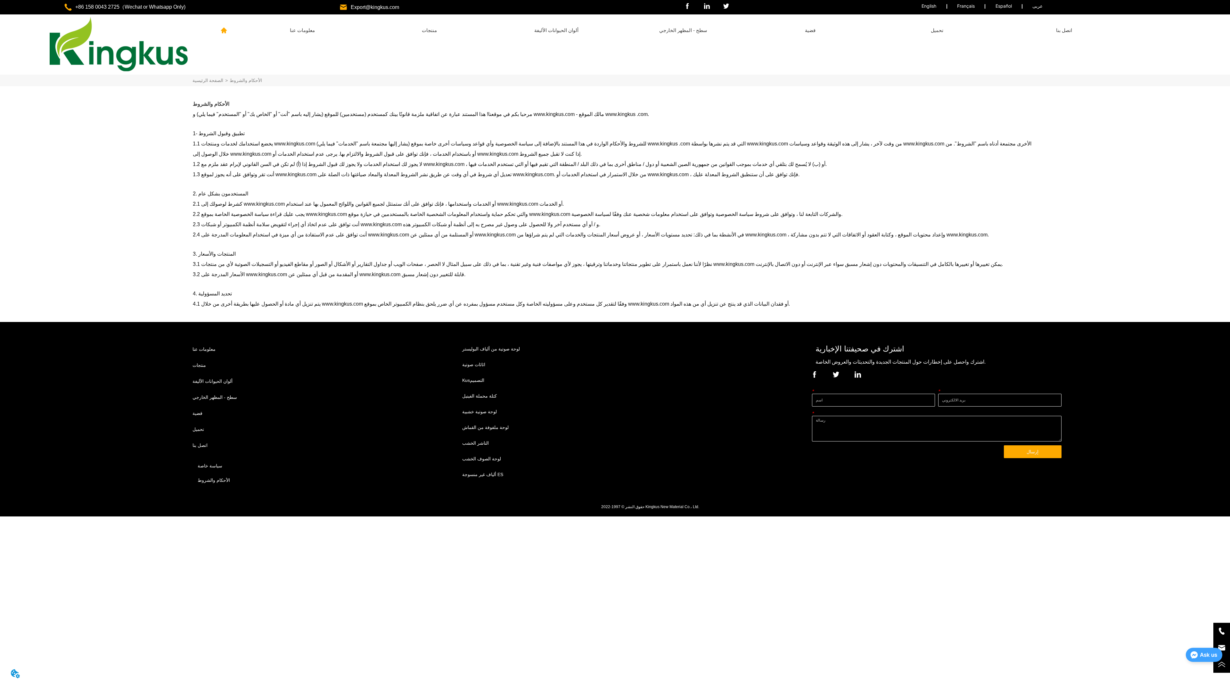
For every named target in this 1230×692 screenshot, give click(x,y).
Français (966, 6)
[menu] (683, 30)
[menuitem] (429, 30)
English (929, 6)
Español (1004, 6)
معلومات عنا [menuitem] (302, 30)
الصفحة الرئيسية (208, 80)
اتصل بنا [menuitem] (1064, 30)
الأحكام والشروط (246, 80)
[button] (429, 30)
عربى (1037, 6)
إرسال (1032, 451)
